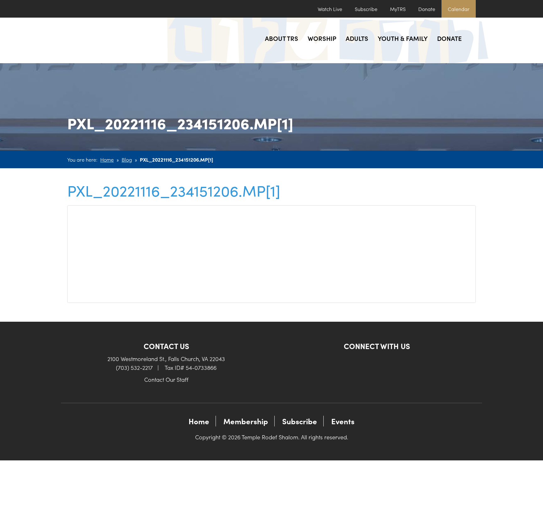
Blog (127, 159)
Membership (245, 421)
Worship (322, 38)
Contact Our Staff (166, 379)
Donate (426, 8)
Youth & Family (403, 38)
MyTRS (398, 8)
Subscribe (366, 8)
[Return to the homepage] (113, 40)
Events (342, 421)
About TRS (281, 38)
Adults (357, 38)
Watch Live (330, 8)
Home (107, 159)
